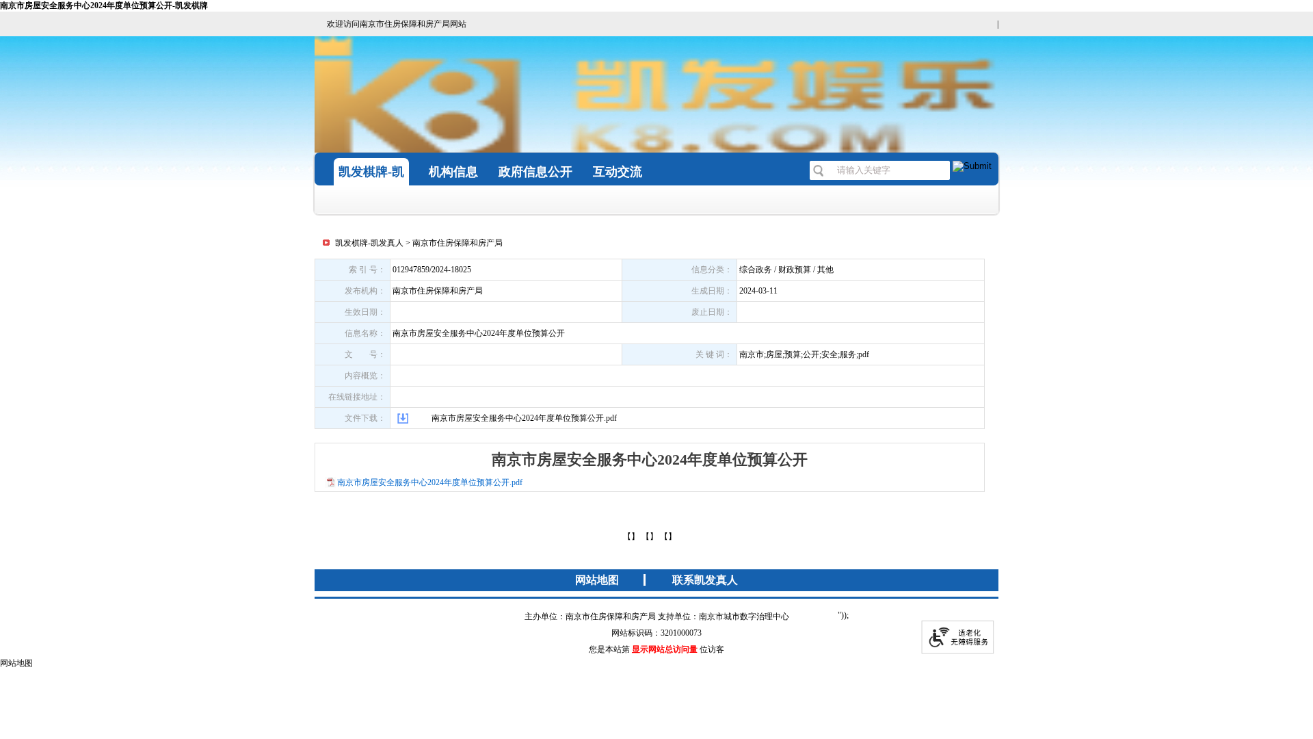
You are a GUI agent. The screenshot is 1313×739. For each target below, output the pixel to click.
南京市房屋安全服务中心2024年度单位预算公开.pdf (524, 418)
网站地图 (597, 580)
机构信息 (453, 172)
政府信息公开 (535, 172)
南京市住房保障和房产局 (457, 243)
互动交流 (617, 172)
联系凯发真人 (705, 580)
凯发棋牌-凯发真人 (369, 243)
